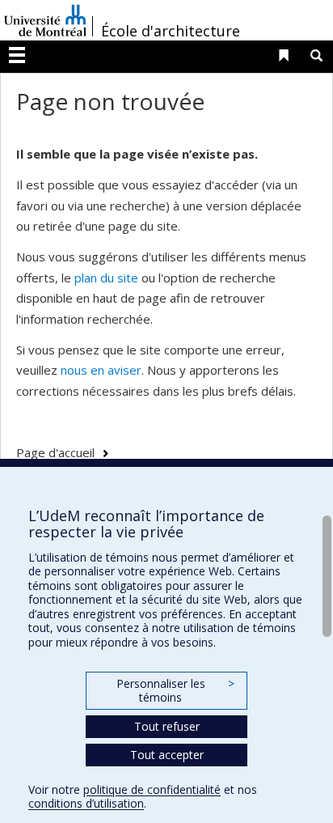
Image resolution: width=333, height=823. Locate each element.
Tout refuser (167, 726)
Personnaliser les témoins (175, 691)
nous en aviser (101, 370)
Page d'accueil (55, 452)
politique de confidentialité (152, 789)
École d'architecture (170, 30)
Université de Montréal (45, 20)
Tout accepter (167, 754)
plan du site (106, 277)
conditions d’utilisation (86, 803)
